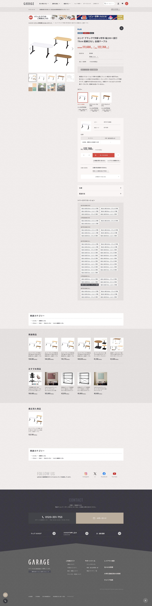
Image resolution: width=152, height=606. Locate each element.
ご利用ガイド (96, 3)
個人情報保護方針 (46, 596)
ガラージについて (87, 3)
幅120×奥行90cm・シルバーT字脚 (109, 267)
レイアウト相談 (109, 561)
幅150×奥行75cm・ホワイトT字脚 (90, 261)
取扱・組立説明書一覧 (92, 567)
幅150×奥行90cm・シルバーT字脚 (109, 258)
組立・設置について (72, 571)
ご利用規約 (37, 596)
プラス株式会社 (36, 568)
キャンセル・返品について (74, 574)
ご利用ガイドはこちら (100, 176)
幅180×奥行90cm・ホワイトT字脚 (109, 211)
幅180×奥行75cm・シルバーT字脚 (90, 255)
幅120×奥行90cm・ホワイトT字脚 (109, 264)
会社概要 (30, 596)
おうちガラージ (111, 138)
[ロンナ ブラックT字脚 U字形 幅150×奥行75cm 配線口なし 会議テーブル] (51, 49)
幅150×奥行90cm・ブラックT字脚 (90, 258)
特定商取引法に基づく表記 (59, 596)
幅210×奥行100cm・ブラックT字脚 (109, 208)
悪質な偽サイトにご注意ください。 (40, 571)
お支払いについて (72, 567)
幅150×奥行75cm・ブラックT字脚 (109, 261)
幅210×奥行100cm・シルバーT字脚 (90, 211)
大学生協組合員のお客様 (112, 573)
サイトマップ (70, 596)
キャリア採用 (108, 580)
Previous (31, 48)
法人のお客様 (108, 567)
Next (72, 48)
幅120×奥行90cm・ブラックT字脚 (90, 267)
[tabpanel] (51, 49)
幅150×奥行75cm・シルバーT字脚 (90, 264)
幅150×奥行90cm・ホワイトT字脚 (109, 255)
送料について (70, 564)
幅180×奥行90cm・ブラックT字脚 (90, 214)
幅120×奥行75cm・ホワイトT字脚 (90, 269)
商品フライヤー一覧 (92, 571)
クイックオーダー (91, 564)
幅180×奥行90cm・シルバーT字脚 (109, 214)
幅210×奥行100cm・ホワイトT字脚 (90, 208)
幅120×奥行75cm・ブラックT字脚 (109, 269)
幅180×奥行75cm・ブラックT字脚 (109, 252)
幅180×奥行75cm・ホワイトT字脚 (90, 252)
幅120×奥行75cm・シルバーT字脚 (90, 272)
